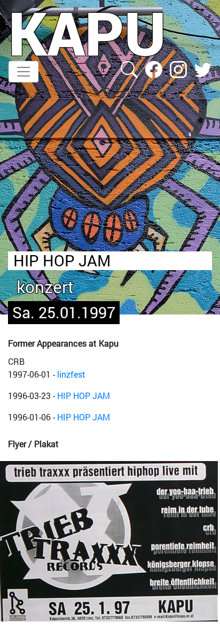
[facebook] (154, 68)
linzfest (71, 374)
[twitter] (202, 68)
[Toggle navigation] (23, 71)
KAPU (87, 32)
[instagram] (179, 68)
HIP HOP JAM (83, 395)
